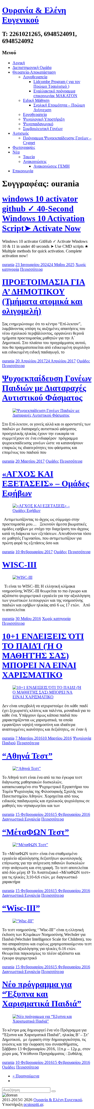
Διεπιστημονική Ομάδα (32, 67)
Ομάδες (83, 361)
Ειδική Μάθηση (36, 100)
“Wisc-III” (21, 908)
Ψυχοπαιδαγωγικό (38, 124)
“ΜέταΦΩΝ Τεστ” (35, 832)
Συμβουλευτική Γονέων (43, 128)
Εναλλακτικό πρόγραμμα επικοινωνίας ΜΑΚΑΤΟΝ (55, 93)
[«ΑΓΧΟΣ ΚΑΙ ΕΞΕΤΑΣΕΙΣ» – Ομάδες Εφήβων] (47, 510)
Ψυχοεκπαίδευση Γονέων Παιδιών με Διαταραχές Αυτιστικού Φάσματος (46, 388)
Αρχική (19, 63)
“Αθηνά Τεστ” (27, 755)
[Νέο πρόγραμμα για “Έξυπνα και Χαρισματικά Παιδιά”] (47, 1021)
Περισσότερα (31, 269)
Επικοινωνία (23, 171)
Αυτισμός (21, 133)
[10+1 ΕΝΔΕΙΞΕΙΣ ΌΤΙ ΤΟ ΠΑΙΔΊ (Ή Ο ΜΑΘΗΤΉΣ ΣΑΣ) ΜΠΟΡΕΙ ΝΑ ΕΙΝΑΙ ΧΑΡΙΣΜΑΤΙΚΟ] (47, 697)
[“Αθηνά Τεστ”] (27, 768)
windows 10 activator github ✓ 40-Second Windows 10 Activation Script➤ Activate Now (43, 213)
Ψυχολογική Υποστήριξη (43, 119)
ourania (8, 264)
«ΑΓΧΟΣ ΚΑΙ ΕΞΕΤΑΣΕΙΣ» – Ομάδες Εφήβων (45, 483)
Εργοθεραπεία (35, 114)
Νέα (16, 152)
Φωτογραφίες (24, 147)
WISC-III (19, 564)
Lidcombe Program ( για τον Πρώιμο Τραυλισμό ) (56, 84)
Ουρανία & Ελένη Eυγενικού (34, 15)
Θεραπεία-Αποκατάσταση (34, 72)
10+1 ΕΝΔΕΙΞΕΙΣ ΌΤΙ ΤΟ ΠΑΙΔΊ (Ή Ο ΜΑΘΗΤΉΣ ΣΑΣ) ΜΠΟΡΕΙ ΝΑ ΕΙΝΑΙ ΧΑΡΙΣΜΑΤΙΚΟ (43, 656)
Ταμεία (29, 157)
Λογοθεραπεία (35, 77)
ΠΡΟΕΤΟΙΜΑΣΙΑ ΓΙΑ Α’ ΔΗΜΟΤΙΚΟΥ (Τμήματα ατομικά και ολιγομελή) (43, 296)
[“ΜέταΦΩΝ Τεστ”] (30, 844)
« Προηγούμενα (26, 1076)
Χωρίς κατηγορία (56, 618)
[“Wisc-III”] (23, 921)
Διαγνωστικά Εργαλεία (21, 819)
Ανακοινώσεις (34, 161)
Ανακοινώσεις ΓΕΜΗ (51, 166)
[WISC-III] (22, 577)
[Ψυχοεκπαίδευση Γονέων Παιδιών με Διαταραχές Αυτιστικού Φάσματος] (47, 415)
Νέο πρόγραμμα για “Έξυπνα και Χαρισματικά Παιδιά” (41, 994)
